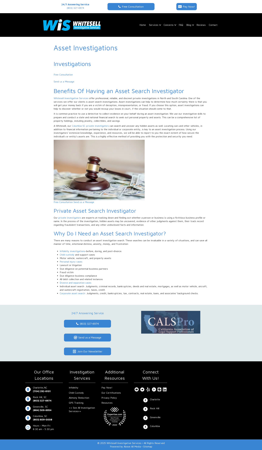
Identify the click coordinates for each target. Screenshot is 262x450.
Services (153, 24)
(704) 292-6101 (42, 391)
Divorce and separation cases (75, 282)
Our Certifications (111, 392)
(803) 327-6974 (75, 8)
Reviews (201, 24)
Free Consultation (63, 74)
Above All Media (132, 446)
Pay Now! (106, 387)
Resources (107, 402)
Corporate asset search (72, 293)
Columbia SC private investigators (90, 125)
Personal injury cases (71, 261)
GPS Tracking (76, 402)
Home (142, 24)
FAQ (181, 24)
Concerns (168, 24)
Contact (213, 24)
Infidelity (73, 387)
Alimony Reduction (79, 397)
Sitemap (147, 446)
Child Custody (76, 392)
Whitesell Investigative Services (71, 98)
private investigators (69, 217)
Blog (188, 24)
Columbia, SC (40, 416)
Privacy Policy (109, 397)
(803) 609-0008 (42, 419)
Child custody (67, 254)
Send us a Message (64, 81)
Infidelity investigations (72, 251)
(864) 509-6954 (42, 410)
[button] (160, 25)
